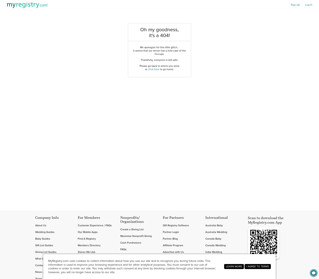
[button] (313, 273)
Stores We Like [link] (86, 252)
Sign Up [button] (295, 5)
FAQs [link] (123, 249)
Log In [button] (308, 5)
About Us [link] (40, 225)
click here (153, 69)
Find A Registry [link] (87, 239)
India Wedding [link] (213, 252)
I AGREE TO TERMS (257, 266)
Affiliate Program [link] (173, 245)
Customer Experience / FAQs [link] (95, 225)
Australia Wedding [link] (216, 232)
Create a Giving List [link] (132, 229)
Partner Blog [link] (170, 239)
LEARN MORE (234, 266)
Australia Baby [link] (214, 225)
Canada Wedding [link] (215, 245)
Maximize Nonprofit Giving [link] (136, 236)
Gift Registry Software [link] (176, 225)
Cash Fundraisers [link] (130, 243)
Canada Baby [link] (213, 239)
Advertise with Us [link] (173, 252)
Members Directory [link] (89, 245)
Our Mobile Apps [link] (88, 232)
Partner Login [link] (171, 232)
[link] (55, 232)
